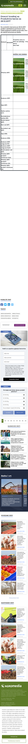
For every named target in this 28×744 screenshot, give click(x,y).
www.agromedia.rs (6, 705)
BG (2, 420)
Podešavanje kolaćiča (14, 741)
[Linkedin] (9, 304)
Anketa (6, 386)
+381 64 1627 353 (9, 702)
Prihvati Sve (14, 736)
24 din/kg (6, 401)
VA (20, 420)
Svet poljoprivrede (16, 1)
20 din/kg (6, 394)
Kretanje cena (15, 11)
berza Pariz (15, 316)
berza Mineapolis (6, 316)
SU (14, 420)
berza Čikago (16, 313)
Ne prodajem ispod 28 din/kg (11, 408)
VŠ (17, 420)
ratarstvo (15, 318)
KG (22, 420)
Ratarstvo (5, 496)
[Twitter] (5, 304)
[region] (14, 725)
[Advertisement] (14, 233)
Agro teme (8, 11)
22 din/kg (6, 398)
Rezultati (19, 412)
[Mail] (12, 304)
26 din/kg (6, 404)
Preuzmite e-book (14, 379)
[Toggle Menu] (25, 5)
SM (11, 420)
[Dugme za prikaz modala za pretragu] (26, 2)
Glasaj (8, 412)
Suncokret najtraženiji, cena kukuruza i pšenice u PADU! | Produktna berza (21, 525)
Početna (3, 11)
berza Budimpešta (6, 313)
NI (8, 420)
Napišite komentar (19, 325)
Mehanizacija (20, 619)
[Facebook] (2, 304)
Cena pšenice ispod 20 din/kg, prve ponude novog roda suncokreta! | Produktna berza (21, 556)
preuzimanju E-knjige (19, 371)
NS (5, 420)
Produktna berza (6, 318)
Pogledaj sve (14, 598)
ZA (25, 420)
